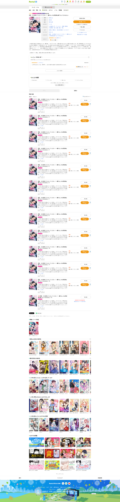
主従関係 (51, 27)
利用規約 (58, 489)
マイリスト (82, 30)
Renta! (30, 316)
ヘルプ (47, 487)
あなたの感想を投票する (59, 85)
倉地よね (51, 17)
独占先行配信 (60, 30)
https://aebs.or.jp (46, 499)
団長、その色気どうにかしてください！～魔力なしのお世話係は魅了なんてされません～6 (52, 182)
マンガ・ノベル (35, 7)
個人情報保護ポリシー (66, 489)
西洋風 (66, 26)
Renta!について (41, 487)
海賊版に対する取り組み (67, 491)
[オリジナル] (44, 10)
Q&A (51, 487)
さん (40, 62)
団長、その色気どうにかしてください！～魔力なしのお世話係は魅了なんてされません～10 (52, 247)
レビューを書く (54, 40)
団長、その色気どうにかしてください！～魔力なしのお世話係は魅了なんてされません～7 (52, 198)
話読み (50, 30)
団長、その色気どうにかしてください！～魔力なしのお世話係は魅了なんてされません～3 (52, 132)
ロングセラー (66, 30)
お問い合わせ (56, 487)
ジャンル (65, 10)
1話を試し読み (82, 18)
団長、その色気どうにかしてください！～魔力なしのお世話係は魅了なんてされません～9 (52, 231)
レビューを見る (59, 70)
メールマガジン (79, 487)
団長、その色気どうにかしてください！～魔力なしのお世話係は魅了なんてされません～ (60, 34)
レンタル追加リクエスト (82, 32)
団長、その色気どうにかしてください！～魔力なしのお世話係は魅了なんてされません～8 (52, 214)
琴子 (70, 432)
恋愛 (63, 26)
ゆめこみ (51, 32)
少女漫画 (51, 26)
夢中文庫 (51, 22)
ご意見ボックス (71, 487)
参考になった (80, 66)
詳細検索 (100, 478)
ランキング (59, 478)
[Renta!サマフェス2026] (36, 2)
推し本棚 (82, 27)
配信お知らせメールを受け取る (80, 301)
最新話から (35, 96)
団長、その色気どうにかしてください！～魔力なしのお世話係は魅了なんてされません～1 (52, 99)
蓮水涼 (50, 20)
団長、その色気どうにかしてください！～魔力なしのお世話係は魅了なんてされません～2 (52, 116)
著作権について (52, 491)
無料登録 (88, 1)
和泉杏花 (81, 432)
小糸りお (40, 432)
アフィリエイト (52, 489)
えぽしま (50, 432)
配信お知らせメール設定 (82, 34)
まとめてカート (87, 96)
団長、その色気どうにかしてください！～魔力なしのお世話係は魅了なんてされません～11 (52, 263)
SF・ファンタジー (57, 26)
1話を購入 (82, 21)
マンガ (50, 24)
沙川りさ (60, 432)
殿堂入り (54, 30)
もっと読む (41, 109)
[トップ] (32, 2)
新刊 (20, 478)
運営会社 (75, 491)
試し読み (85, 100)
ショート (49, 7)
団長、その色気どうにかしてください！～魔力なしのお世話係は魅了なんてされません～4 (52, 149)
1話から (30, 96)
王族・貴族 (56, 27)
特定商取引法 (45, 491)
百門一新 (30, 432)
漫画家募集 (59, 491)
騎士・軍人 (61, 27)
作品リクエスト (63, 487)
